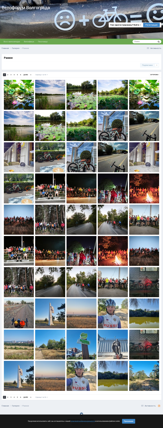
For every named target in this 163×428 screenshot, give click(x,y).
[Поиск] (158, 41)
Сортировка (154, 74)
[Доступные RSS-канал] (159, 405)
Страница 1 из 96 (41, 75)
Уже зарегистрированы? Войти (125, 25)
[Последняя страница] (30, 74)
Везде (151, 41)
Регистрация (151, 25)
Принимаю (128, 421)
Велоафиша (29, 41)
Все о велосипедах (12, 41)
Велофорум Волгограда (26, 7)
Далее (25, 75)
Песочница (42, 41)
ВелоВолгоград (18, 106)
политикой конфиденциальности (83, 421)
